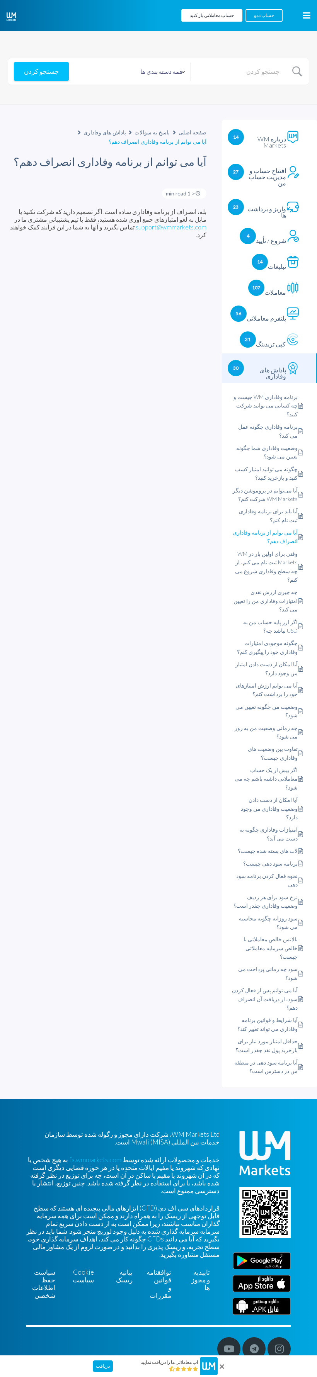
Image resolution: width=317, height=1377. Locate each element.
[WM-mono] (11, 16)
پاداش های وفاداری (105, 132)
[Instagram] (279, 1348)
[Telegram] (254, 1348)
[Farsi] (262, 1306)
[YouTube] (228, 1348)
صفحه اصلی (193, 132)
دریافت (103, 1366)
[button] (306, 15)
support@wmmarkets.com (171, 227)
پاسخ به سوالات (152, 132)
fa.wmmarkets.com (95, 1160)
